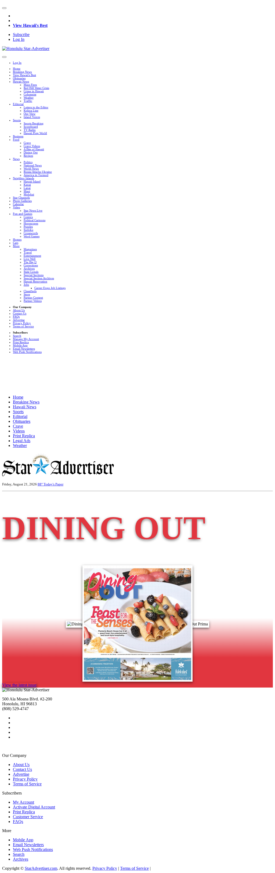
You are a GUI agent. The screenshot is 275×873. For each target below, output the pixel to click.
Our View (29, 113)
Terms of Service (23, 326)
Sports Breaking (34, 123)
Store (27, 294)
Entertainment (32, 255)
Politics (28, 162)
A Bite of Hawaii (34, 149)
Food (16, 139)
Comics (28, 217)
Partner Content (33, 297)
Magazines (30, 249)
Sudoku (28, 229)
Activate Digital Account (34, 807)
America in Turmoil (36, 175)
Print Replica (21, 342)
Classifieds (30, 291)
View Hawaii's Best (30, 25)
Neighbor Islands (23, 178)
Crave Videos (32, 146)
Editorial (18, 104)
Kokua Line (31, 110)
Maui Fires (30, 84)
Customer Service (28, 816)
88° (41, 484)
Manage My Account (26, 339)
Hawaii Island (32, 181)
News (16, 158)
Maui (27, 191)
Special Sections (34, 275)
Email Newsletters (24, 348)
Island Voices (32, 117)
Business (18, 136)
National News (33, 165)
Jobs (26, 284)
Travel (28, 252)
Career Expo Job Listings (50, 287)
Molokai (29, 194)
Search (17, 335)
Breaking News (22, 71)
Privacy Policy (22, 323)
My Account (23, 802)
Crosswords (31, 233)
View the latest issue (19, 685)
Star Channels (21, 197)
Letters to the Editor (36, 107)
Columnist (30, 94)
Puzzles (28, 226)
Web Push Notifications (27, 351)
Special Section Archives (39, 278)
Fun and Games (22, 213)
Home (16, 68)
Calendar (18, 204)
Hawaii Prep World (35, 133)
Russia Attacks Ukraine (38, 171)
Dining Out (31, 152)
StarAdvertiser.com (41, 868)
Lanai (27, 187)
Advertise (19, 319)
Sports (17, 120)
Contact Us (19, 313)
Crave (27, 142)
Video (16, 207)
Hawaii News (21, 81)
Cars (15, 242)
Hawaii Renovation (35, 281)
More (16, 246)
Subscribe (21, 34)
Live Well (29, 258)
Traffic (28, 100)
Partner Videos (33, 300)
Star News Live (33, 210)
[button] (4, 8)
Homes (17, 239)
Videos (19, 431)
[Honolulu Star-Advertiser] (25, 48)
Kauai (27, 184)
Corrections (31, 265)
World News (31, 168)
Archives (29, 268)
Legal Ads (21, 440)
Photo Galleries (22, 200)
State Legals (31, 271)
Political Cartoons (34, 220)
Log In (18, 39)
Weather (29, 97)
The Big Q (30, 262)
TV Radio (30, 129)
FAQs (16, 316)
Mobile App (20, 345)
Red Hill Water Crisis (36, 88)
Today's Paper (53, 484)
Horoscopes (31, 223)
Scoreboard (31, 126)
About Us (19, 310)
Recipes (28, 155)
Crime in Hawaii (34, 91)
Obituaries (19, 78)
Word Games (31, 236)
